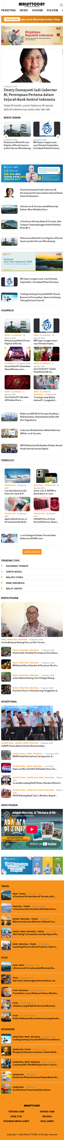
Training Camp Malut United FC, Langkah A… (45, 399)
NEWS (7, 335)
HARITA (16, 931)
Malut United (14, 588)
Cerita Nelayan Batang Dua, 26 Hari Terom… (23, 642)
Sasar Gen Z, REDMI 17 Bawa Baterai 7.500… (45, 492)
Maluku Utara (14, 577)
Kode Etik (16, 1116)
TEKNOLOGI (10, 485)
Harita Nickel (14, 571)
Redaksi (47, 1116)
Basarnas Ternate (17, 565)
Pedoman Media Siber (16, 1121)
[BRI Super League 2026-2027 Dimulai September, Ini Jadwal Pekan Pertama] (46, 129)
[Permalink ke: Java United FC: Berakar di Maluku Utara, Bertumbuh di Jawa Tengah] (17, 382)
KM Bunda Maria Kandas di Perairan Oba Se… (35, 665)
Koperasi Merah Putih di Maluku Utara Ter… (35, 769)
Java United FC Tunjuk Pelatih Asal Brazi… (45, 370)
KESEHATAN (32, 777)
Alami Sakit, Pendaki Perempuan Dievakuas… (36, 653)
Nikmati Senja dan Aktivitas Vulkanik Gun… (34, 921)
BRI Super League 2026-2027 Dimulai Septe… (46, 342)
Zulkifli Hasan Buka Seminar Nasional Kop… (23, 746)
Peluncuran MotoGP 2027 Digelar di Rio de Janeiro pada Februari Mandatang (17, 145)
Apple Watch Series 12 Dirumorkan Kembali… (16, 520)
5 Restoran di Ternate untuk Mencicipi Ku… (34, 968)
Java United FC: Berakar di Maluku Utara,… (17, 398)
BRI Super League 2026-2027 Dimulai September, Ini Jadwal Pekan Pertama (46, 145)
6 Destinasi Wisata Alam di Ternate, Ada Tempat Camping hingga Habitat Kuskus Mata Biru (40, 224)
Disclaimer (47, 1121)
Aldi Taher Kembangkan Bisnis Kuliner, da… (35, 980)
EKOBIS (18, 743)
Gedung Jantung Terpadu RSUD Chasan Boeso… (37, 1039)
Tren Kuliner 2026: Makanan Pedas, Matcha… (35, 993)
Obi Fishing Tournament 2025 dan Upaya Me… (36, 934)
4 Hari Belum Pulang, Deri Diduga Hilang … (34, 678)
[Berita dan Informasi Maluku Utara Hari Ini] (31, 4)
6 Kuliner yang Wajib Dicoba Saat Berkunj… (34, 1006)
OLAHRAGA (16, 335)
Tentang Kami (16, 1111)
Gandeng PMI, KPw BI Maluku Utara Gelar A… (35, 1064)
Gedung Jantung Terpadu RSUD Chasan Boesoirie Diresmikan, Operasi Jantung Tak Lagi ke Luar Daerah (40, 297)
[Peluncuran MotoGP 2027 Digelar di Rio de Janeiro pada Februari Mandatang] (17, 129)
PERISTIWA (12, 639)
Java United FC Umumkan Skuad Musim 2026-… (17, 367)
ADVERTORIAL (7, 743)
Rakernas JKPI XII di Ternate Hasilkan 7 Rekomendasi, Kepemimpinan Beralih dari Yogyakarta (39, 416)
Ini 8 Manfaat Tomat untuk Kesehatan (32, 1090)
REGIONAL (38, 394)
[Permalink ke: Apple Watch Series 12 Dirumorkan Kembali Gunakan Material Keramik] (17, 504)
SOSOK (27, 1049)
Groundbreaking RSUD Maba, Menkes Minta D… (37, 783)
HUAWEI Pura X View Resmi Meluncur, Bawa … (46, 520)
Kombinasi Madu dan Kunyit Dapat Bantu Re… (36, 1077)
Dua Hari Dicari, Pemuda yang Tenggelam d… (36, 690)
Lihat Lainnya (32, 552)
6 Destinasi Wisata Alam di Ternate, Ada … (34, 896)
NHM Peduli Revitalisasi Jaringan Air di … (33, 756)
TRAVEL (22, 893)
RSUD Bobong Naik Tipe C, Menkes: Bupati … (35, 795)
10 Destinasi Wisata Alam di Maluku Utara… (35, 909)
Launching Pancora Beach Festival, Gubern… (35, 947)
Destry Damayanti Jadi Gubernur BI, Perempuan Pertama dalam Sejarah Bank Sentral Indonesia (30, 95)
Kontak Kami (47, 1111)
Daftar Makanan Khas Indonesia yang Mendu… (36, 1018)
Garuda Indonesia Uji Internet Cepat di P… (15, 492)
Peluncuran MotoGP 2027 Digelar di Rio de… (17, 342)
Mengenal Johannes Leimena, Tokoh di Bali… (35, 1052)
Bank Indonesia (15, 582)
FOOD (15, 965)
